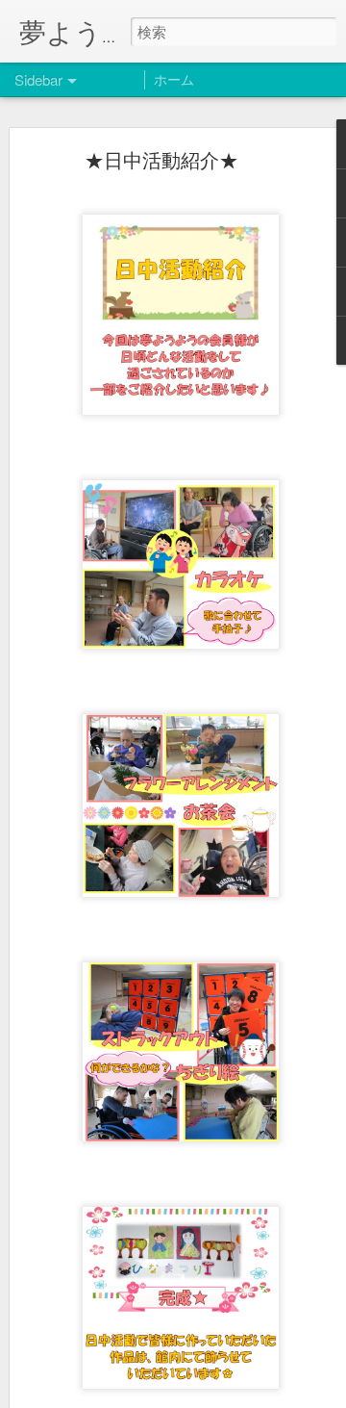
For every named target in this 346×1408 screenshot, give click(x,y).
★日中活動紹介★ (161, 159)
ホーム (174, 79)
